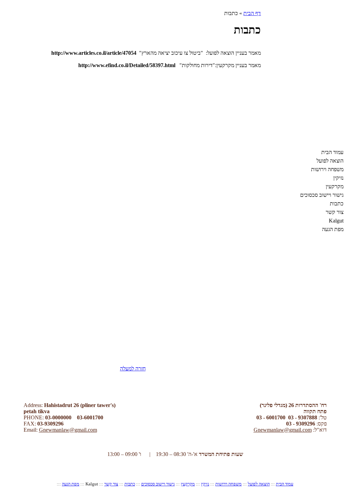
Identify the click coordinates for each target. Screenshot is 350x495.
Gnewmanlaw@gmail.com (68, 430)
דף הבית (252, 13)
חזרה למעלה (133, 368)
